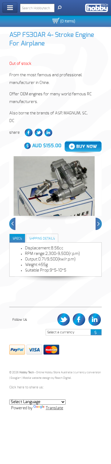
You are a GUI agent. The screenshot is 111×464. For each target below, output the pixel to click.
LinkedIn (48, 133)
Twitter (39, 133)
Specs (17, 238)
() (67, 21)
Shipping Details (42, 238)
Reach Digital (63, 378)
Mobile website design (37, 378)
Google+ (15, 378)
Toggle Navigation (10, 7)
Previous (12, 224)
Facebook (29, 133)
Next (99, 224)
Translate (54, 408)
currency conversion (87, 372)
